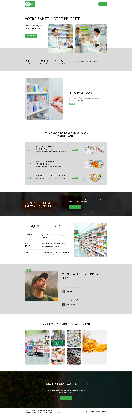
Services (87, 4)
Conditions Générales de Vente (33, 412)
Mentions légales (48, 412)
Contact (94, 4)
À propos (80, 4)
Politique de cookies (30, 410)
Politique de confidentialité (45, 410)
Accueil (74, 4)
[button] (102, 4)
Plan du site (58, 412)
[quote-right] (28, 270)
